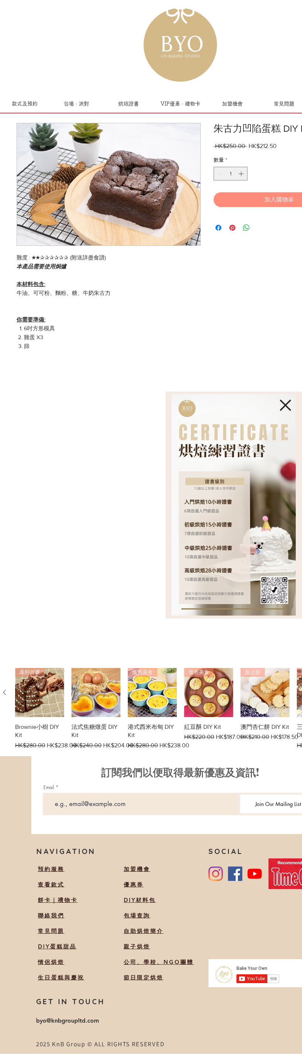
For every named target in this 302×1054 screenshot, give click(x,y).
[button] (285, 405)
